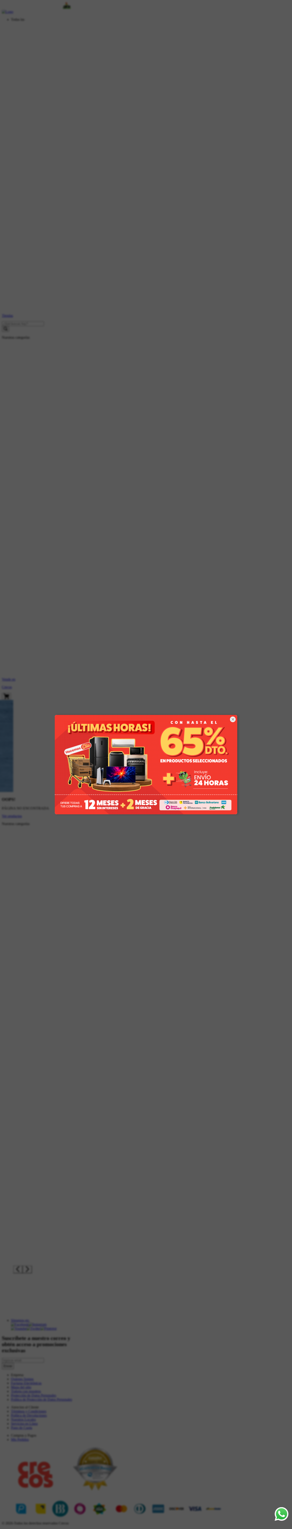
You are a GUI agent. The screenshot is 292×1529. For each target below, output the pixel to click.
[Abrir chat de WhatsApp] (281, 1514)
